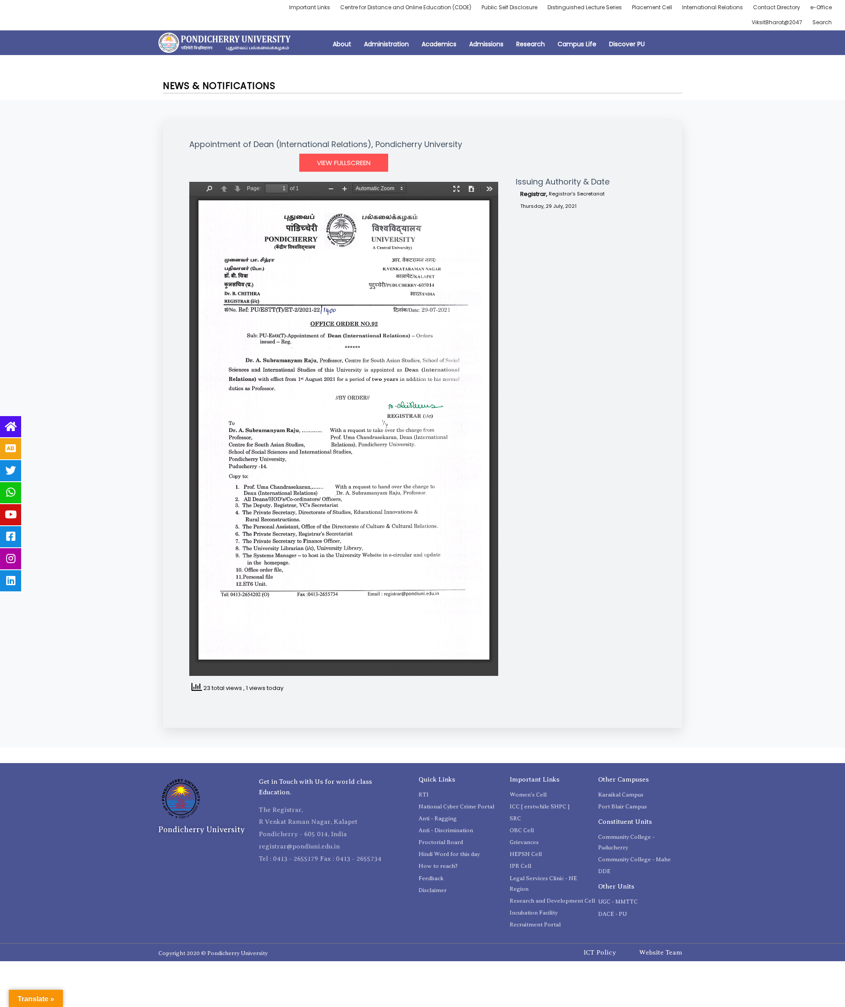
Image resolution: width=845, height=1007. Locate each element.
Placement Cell (652, 7)
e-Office (821, 7)
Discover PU (627, 44)
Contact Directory (776, 7)
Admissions (486, 44)
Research (530, 44)
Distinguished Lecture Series (584, 7)
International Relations (712, 7)
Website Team (660, 952)
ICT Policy (600, 952)
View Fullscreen (344, 162)
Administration (386, 44)
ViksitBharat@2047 (777, 22)
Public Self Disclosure (509, 7)
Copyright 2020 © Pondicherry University (213, 953)
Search (822, 22)
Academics (439, 44)
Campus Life (577, 44)
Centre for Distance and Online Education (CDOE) (405, 7)
